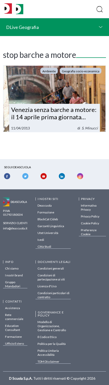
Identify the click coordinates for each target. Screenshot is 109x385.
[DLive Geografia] (19, 13)
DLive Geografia (22, 27)
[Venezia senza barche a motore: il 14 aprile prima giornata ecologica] (54, 98)
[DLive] (8, 9)
